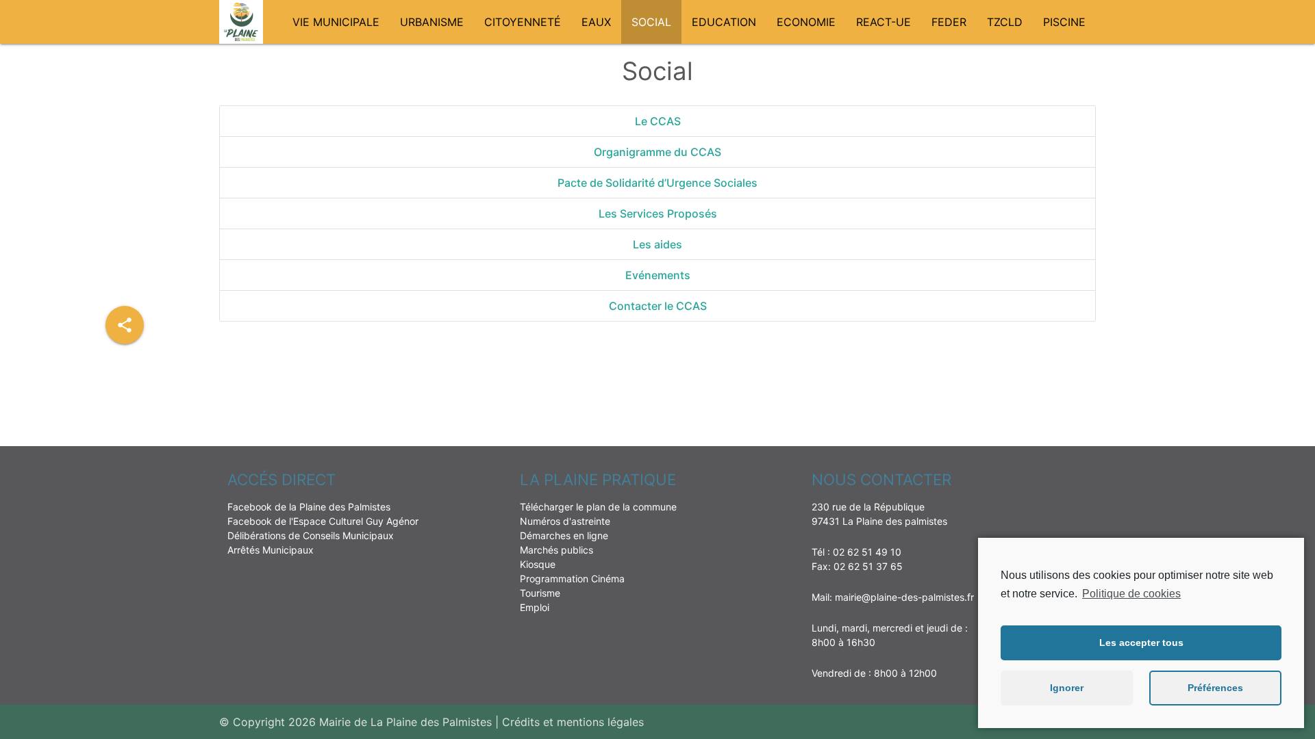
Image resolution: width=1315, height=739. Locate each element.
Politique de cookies (1131, 593)
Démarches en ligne (564, 535)
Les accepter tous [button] (1141, 642)
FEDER (948, 22)
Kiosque (537, 564)
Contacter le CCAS (658, 306)
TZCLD (1005, 22)
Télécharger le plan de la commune (598, 507)
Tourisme (540, 593)
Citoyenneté (522, 22)
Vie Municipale (335, 22)
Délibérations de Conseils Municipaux (310, 535)
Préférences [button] (1215, 687)
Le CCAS (658, 121)
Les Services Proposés (658, 213)
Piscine (1064, 22)
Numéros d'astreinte (565, 521)
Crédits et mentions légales (573, 722)
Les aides (657, 244)
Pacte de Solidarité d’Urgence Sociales (657, 183)
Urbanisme (432, 22)
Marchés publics (556, 550)
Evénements (657, 275)
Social (651, 22)
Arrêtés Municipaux (270, 550)
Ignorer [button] (1067, 687)
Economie (806, 22)
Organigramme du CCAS (657, 152)
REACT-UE (883, 22)
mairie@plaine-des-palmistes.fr (904, 597)
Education (724, 22)
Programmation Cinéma (572, 578)
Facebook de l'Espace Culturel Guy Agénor (322, 521)
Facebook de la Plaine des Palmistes (308, 507)
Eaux (596, 22)
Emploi (534, 607)
